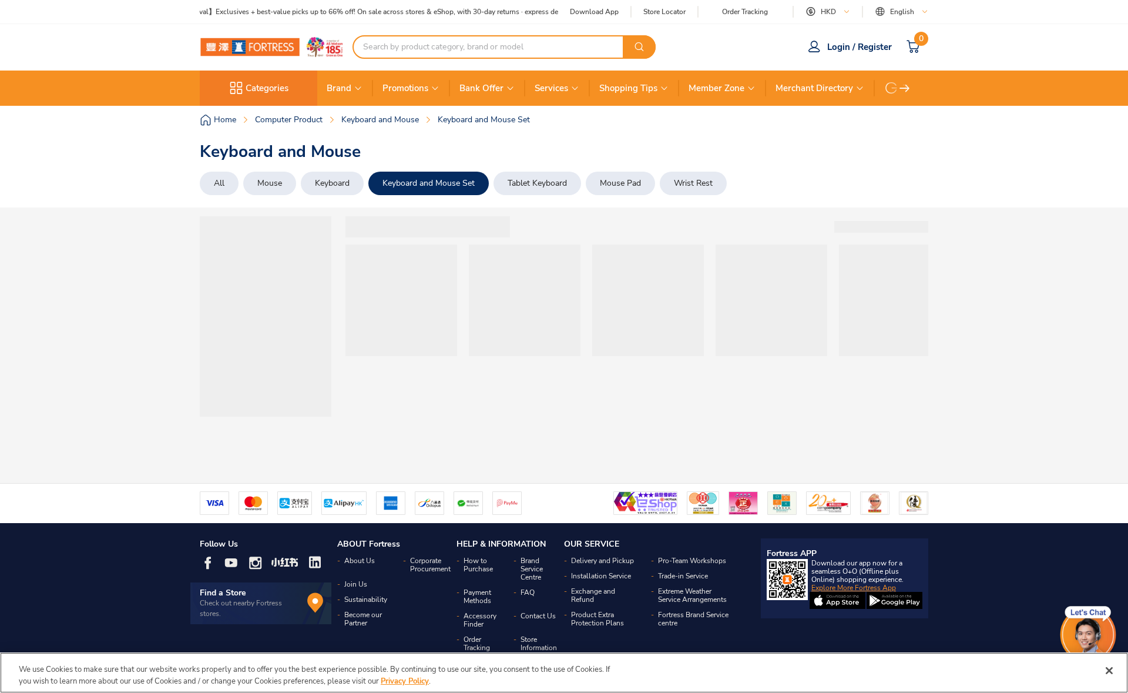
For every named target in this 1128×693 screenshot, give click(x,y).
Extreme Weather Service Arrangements (692, 595)
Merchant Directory (814, 88)
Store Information (539, 643)
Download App (594, 11)
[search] (639, 47)
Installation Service (601, 576)
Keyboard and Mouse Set (428, 183)
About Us (359, 560)
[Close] (1109, 671)
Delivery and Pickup (602, 560)
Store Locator (664, 12)
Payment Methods (477, 596)
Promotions (405, 88)
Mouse (269, 183)
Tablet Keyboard (537, 183)
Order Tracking (745, 11)
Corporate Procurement (430, 565)
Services (551, 88)
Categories (267, 88)
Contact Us (538, 616)
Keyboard (332, 183)
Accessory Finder (480, 620)
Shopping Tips (628, 88)
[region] (564, 672)
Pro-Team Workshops (692, 560)
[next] (904, 88)
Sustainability (365, 599)
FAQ (528, 592)
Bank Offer (481, 88)
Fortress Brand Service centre (693, 619)
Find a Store (223, 592)
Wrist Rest (693, 183)
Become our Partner (363, 619)
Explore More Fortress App (853, 587)
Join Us (355, 584)
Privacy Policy (405, 680)
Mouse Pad (620, 183)
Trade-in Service (683, 576)
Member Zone (716, 88)
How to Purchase (478, 565)
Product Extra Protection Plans (597, 619)
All (219, 183)
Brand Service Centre (532, 569)
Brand (339, 88)
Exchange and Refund (593, 595)
